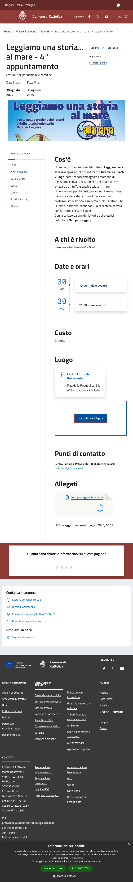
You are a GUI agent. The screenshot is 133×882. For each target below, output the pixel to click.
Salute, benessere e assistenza (78, 734)
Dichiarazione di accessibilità (76, 799)
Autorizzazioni (75, 743)
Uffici (5, 705)
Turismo (39, 732)
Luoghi (104, 722)
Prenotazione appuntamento (43, 769)
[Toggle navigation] (7, 16)
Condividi (96, 48)
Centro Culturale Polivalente (78, 376)
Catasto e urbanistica (47, 726)
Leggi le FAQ (42, 789)
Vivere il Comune (26, 31)
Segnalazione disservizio (42, 780)
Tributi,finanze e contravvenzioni (76, 716)
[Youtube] (105, 16)
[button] (66, 876)
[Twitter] (96, 16)
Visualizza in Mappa (91, 418)
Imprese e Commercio (47, 714)
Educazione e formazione (75, 694)
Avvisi (103, 705)
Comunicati (106, 699)
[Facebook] (88, 16)
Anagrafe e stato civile (48, 695)
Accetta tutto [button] (53, 868)
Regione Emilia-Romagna (20, 5)
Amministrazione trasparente (77, 769)
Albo (69, 778)
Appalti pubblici (44, 720)
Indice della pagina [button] (20, 153)
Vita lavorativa (43, 708)
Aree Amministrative (14, 699)
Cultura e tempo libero (48, 701)
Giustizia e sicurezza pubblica (79, 705)
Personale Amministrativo (11, 726)
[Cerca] (126, 16)
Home (7, 31)
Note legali (73, 791)
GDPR (70, 784)
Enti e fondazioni (12, 711)
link (99, 861)
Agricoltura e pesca (78, 749)
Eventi (45, 31)
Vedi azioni (113, 48)
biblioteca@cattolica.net (69, 468)
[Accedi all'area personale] (118, 5)
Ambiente (73, 725)
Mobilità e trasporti (46, 739)
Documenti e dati (12, 735)
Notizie (104, 692)
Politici (6, 717)
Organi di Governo (12, 692)
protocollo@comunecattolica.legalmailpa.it (28, 823)
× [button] (129, 844)
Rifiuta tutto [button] (80, 868)
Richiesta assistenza (47, 795)
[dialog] (66, 861)
